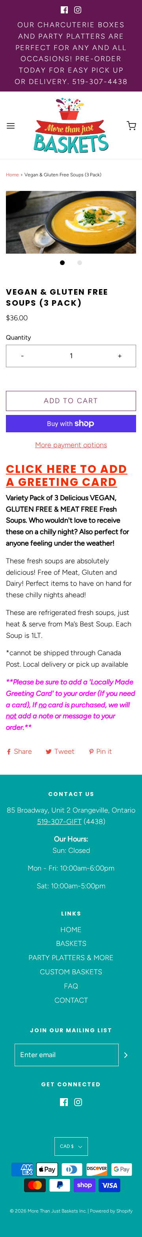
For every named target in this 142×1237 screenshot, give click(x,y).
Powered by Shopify (111, 1211)
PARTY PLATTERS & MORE (71, 957)
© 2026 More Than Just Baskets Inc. (48, 1211)
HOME (71, 929)
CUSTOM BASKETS (71, 972)
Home (12, 175)
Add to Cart (71, 400)
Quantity (18, 337)
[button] (71, 222)
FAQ (71, 986)
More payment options (71, 445)
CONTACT (71, 1000)
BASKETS (71, 943)
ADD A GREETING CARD (66, 476)
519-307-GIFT (59, 821)
